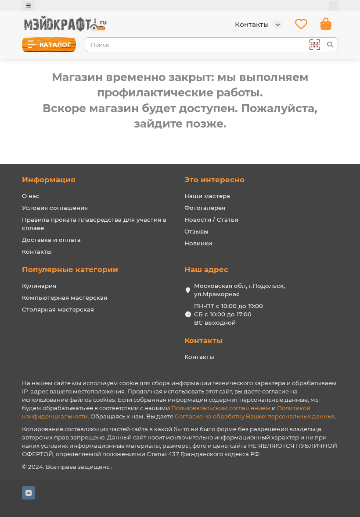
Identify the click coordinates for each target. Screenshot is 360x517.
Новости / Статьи (211, 219)
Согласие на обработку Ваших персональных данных (255, 416)
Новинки (198, 243)
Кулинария (39, 285)
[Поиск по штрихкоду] (314, 45)
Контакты (37, 251)
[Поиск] (330, 44)
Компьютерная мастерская (64, 297)
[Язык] (333, 6)
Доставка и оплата (51, 239)
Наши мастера (207, 195)
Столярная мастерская (58, 309)
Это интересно (214, 179)
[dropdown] (28, 6)
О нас (31, 195)
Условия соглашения (55, 207)
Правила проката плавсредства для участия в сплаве (94, 223)
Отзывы (196, 231)
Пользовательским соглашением (220, 407)
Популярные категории (70, 269)
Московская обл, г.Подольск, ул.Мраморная (239, 289)
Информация (49, 179)
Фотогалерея (204, 207)
